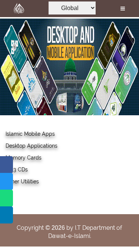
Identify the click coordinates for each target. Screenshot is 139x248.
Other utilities (22, 181)
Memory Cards (24, 158)
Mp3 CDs (17, 170)
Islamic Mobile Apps (30, 134)
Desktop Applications (31, 146)
